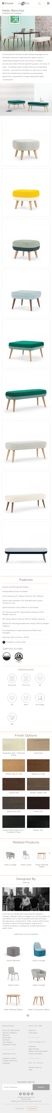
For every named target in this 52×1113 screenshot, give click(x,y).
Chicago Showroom (9, 1061)
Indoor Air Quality (35, 1054)
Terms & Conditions (9, 1033)
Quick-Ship (6, 1037)
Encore (32, 1108)
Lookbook (6, 1063)
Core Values (33, 1033)
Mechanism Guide (9, 1044)
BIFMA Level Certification (38, 1051)
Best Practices (34, 1049)
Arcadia (20, 1108)
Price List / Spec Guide (10, 1030)
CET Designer (7, 1042)
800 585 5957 (26, 1099)
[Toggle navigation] (48, 3)
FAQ (30, 1070)
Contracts (6, 1040)
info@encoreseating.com (26, 1097)
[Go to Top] (28, 1015)
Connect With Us (35, 1067)
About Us (32, 1030)
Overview (32, 1046)
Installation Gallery (9, 1058)
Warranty (5, 1035)
